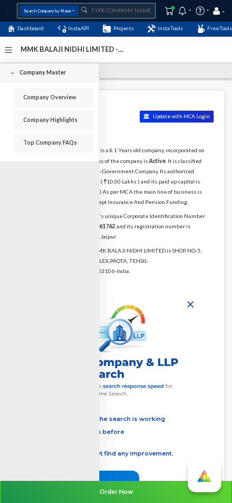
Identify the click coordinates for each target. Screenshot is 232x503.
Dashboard (30, 28)
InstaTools (170, 28)
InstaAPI (78, 28)
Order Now (116, 491)
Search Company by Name (47, 10)
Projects (123, 28)
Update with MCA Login (181, 116)
